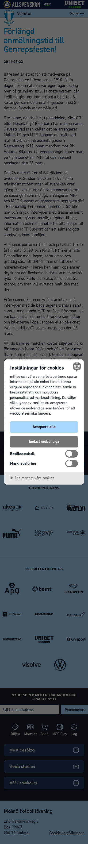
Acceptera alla (44, 426)
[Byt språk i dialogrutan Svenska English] (76, 366)
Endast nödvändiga (44, 441)
